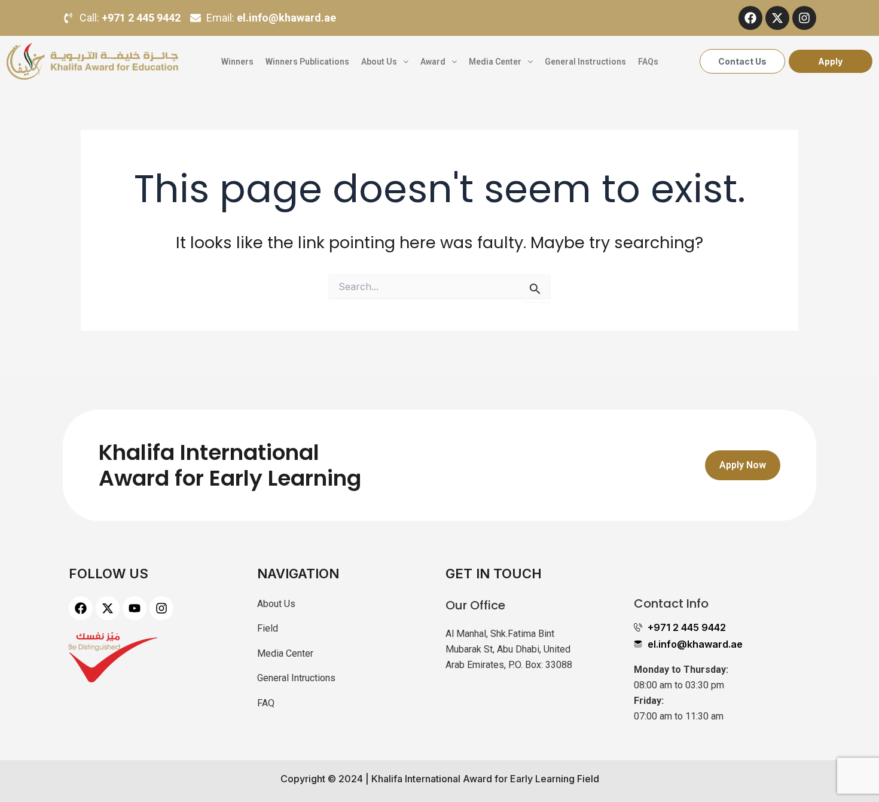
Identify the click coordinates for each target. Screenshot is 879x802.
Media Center (495, 61)
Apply (830, 61)
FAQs (648, 61)
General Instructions (585, 61)
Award (432, 61)
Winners (237, 61)
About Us (379, 61)
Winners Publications (307, 61)
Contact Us (742, 61)
